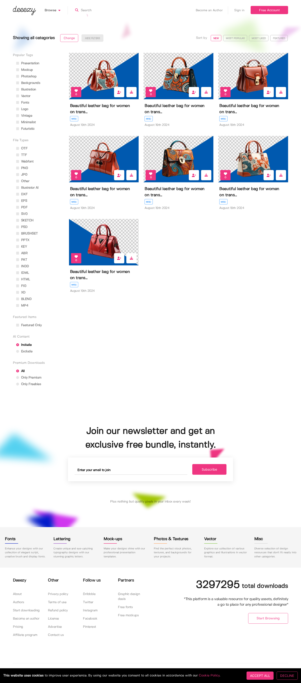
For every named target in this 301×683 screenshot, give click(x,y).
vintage (26, 115)
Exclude (26, 351)
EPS (23, 200)
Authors (18, 602)
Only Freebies (30, 384)
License (53, 618)
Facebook (90, 618)
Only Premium (31, 377)
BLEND (26, 299)
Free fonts (125, 607)
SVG (23, 213)
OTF (23, 148)
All (22, 371)
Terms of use (57, 602)
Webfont (26, 161)
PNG (24, 168)
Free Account (269, 10)
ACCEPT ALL (260, 676)
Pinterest (89, 626)
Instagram (90, 610)
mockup (26, 69)
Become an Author (209, 10)
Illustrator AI (29, 187)
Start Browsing (268, 618)
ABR (23, 253)
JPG (23, 174)
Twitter (88, 602)
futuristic (27, 128)
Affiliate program (25, 635)
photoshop (28, 76)
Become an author (26, 618)
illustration (28, 89)
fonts (24, 102)
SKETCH (27, 220)
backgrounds (30, 83)
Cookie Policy (209, 675)
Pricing (18, 626)
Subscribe (209, 469)
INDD (24, 266)
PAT (23, 259)
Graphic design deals (129, 597)
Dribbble (89, 594)
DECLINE (287, 676)
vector (25, 96)
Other (24, 181)
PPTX (24, 240)
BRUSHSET (29, 233)
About (17, 594)
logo (24, 109)
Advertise (55, 626)
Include (26, 344)
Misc (74, 119)
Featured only (31, 325)
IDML (24, 272)
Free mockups (128, 615)
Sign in (239, 10)
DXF (23, 194)
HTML (25, 279)
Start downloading (26, 610)
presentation (29, 63)
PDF (23, 207)
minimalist (28, 122)
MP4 (24, 305)
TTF (23, 155)
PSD (23, 227)
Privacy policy (58, 594)
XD (23, 292)
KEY (23, 246)
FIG (23, 285)
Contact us (56, 635)
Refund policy (58, 610)
